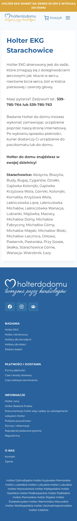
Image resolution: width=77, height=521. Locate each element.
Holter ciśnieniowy (16, 334)
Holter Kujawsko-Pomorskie (52, 480)
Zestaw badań (13, 349)
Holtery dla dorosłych (18, 339)
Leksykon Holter (15, 415)
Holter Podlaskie (59, 493)
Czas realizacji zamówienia (21, 380)
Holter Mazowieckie (21, 488)
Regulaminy (12, 435)
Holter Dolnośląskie (19, 480)
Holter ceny (12, 401)
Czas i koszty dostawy (18, 375)
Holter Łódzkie (38, 510)
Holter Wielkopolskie (19, 505)
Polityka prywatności (18, 420)
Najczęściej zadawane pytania (23, 430)
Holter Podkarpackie (33, 493)
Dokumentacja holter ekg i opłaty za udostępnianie (36, 410)
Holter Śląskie (46, 497)
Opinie (9, 461)
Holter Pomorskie (24, 497)
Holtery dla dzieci (15, 344)
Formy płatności (15, 370)
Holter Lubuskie (39, 484)
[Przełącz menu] (68, 18)
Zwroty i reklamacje (17, 425)
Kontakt (10, 456)
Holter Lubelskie (16, 484)
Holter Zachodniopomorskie (53, 505)
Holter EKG (12, 329)
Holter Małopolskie (47, 488)
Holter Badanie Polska (18, 406)
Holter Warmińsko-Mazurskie (48, 501)
